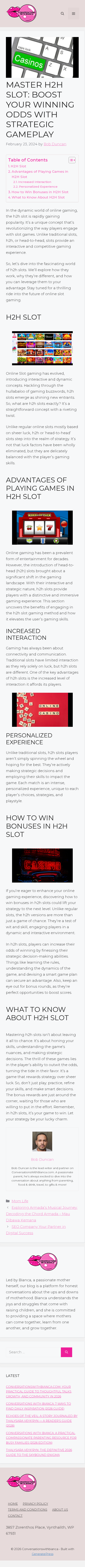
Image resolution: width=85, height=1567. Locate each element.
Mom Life (20, 1201)
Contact (15, 1516)
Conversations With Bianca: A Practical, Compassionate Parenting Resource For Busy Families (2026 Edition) (41, 1438)
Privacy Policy (35, 1504)
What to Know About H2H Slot (38, 197)
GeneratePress (42, 1554)
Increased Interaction (34, 182)
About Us (60, 1509)
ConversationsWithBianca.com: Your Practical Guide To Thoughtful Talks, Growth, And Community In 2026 (39, 1391)
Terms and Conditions (27, 1509)
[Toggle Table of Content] (70, 160)
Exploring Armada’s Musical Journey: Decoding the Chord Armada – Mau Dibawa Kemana (41, 1214)
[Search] (66, 1352)
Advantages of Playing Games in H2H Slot (40, 174)
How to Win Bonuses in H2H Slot (39, 192)
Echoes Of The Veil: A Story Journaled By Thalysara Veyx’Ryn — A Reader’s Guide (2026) (41, 1420)
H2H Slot (18, 166)
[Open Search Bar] (62, 13)
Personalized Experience (38, 186)
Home (13, 1504)
